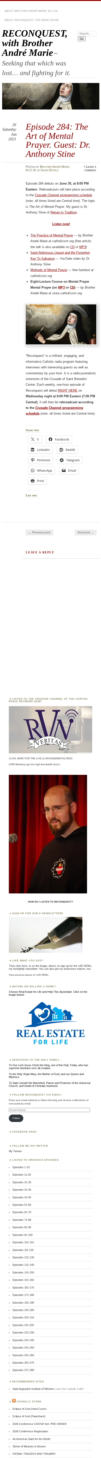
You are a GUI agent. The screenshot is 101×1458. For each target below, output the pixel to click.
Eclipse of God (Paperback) (29, 1416)
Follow (16, 1118)
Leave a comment (90, 168)
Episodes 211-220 (23, 1325)
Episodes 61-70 (22, 1212)
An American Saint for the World (31, 1438)
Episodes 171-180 (23, 1294)
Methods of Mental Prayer (48, 270)
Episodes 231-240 (23, 1340)
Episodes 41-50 (22, 1197)
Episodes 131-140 (23, 1264)
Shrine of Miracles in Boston (29, 1446)
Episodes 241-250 (23, 1347)
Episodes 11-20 (22, 1174)
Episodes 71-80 (22, 1219)
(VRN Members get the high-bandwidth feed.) (34, 764)
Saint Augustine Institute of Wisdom (33, 1388)
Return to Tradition (63, 212)
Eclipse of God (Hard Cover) (30, 1408)
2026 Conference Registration (30, 1431)
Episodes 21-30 (22, 1182)
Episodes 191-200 (23, 1310)
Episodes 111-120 (23, 1249)
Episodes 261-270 (23, 1362)
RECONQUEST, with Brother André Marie (35, 43)
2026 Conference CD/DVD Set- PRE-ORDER (40, 1423)
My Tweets (15, 1151)
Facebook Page (24, 1131)
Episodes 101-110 (23, 1242)
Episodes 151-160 (23, 1279)
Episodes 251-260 (23, 1355)
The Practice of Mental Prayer (51, 235)
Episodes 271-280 (23, 1370)
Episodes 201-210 (23, 1317)
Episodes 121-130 (23, 1257)
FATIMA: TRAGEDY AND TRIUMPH (34, 1453)
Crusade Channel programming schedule (63, 195)
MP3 (82, 247)
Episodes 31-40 (22, 1189)
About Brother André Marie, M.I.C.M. (31, 10)
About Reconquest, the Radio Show (31, 20)
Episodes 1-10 (21, 1167)
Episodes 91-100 (23, 1234)
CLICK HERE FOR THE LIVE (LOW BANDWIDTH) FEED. (41, 758)
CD (72, 247)
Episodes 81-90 (22, 1227)
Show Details (49, 170)
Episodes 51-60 (22, 1204)
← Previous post (39, 532)
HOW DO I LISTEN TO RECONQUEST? (50, 901)
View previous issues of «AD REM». (29, 974)
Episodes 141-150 (23, 1272)
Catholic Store (29, 1401)
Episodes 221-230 (23, 1332)
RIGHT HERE (67, 390)
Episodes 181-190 (23, 1302)
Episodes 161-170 (23, 1287)
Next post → (85, 532)
